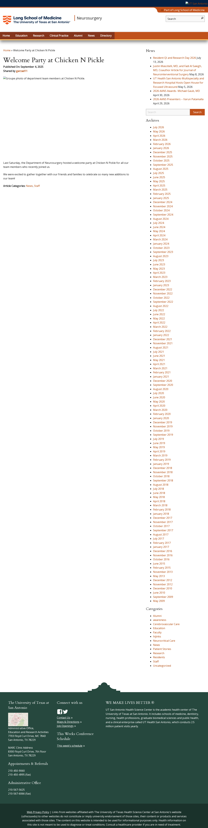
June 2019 (159, 443)
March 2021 (160, 368)
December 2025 (162, 152)
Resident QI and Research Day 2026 (174, 58)
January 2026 (161, 148)
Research (158, 653)
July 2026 (158, 127)
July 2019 (158, 439)
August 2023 (160, 256)
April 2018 (159, 501)
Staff (37, 186)
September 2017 (163, 530)
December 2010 (162, 588)
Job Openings (65, 726)
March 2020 (160, 410)
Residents (159, 657)
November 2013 (163, 572)
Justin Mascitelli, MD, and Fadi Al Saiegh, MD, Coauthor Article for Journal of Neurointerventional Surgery (177, 70)
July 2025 (158, 173)
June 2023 (159, 264)
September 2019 (163, 434)
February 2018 (162, 509)
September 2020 (163, 385)
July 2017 (158, 538)
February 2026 (162, 144)
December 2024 (162, 202)
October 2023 (161, 248)
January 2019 (161, 464)
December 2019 (162, 422)
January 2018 (161, 514)
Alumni (157, 616)
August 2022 (160, 306)
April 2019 (159, 451)
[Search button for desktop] (202, 18)
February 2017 (162, 543)
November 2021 (163, 343)
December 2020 (162, 381)
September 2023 (163, 252)
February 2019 (162, 459)
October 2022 (161, 297)
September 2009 (163, 597)
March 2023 (160, 277)
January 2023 (161, 285)
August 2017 (160, 534)
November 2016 (163, 555)
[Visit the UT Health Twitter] (65, 711)
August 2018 (160, 484)
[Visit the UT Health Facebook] (60, 711)
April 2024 (159, 235)
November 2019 (163, 426)
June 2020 (159, 397)
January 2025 (161, 198)
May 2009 (159, 601)
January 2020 (161, 418)
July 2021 (158, 352)
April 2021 (159, 364)
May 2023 (159, 268)
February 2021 (162, 372)
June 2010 (159, 592)
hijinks (157, 636)
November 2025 (163, 156)
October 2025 (161, 160)
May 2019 (159, 447)
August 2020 (160, 389)
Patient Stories (162, 649)
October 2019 (161, 430)
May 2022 (159, 318)
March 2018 (160, 505)
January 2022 (161, 335)
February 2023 (162, 281)
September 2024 (163, 214)
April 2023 (159, 272)
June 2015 (159, 563)
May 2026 (159, 131)
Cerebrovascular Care (166, 624)
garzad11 (21, 71)
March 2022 (160, 327)
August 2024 (160, 219)
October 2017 (161, 526)
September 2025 (163, 165)
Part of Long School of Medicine (184, 10)
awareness (159, 620)
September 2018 (163, 480)
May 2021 (159, 360)
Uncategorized (162, 665)
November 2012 (163, 584)
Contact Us (63, 717)
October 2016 (161, 559)
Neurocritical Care (164, 640)
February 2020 (162, 414)
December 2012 (162, 580)
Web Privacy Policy (38, 812)
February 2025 (162, 194)
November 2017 (163, 522)
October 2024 (161, 210)
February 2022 (162, 331)
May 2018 (159, 497)
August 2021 (160, 347)
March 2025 (160, 189)
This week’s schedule (69, 745)
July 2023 (158, 260)
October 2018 (161, 476)
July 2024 (158, 223)
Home (7, 50)
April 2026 (159, 135)
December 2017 (162, 518)
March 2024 (160, 239)
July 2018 (158, 489)
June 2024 (159, 227)
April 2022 (159, 322)
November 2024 (163, 206)
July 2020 (158, 393)
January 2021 (161, 376)
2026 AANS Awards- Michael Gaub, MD (176, 91)
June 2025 (159, 177)
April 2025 (159, 185)
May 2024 (159, 231)
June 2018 (159, 493)
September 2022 (163, 302)
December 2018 (162, 468)
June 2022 (159, 314)
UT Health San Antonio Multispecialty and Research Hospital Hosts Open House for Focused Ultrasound (178, 82)
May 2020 (159, 401)
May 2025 (159, 181)
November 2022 (163, 293)
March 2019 (160, 455)
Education (159, 628)
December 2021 (162, 339)
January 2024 (161, 243)
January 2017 (161, 547)
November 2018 (163, 472)
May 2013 (159, 576)
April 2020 (159, 405)
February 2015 (162, 567)
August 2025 (160, 169)
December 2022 (162, 289)
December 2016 (162, 551)
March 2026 (160, 140)
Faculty (157, 632)
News (29, 186)
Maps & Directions (68, 722)
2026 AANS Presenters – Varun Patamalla (178, 99)
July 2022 (158, 310)
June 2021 (159, 356)
